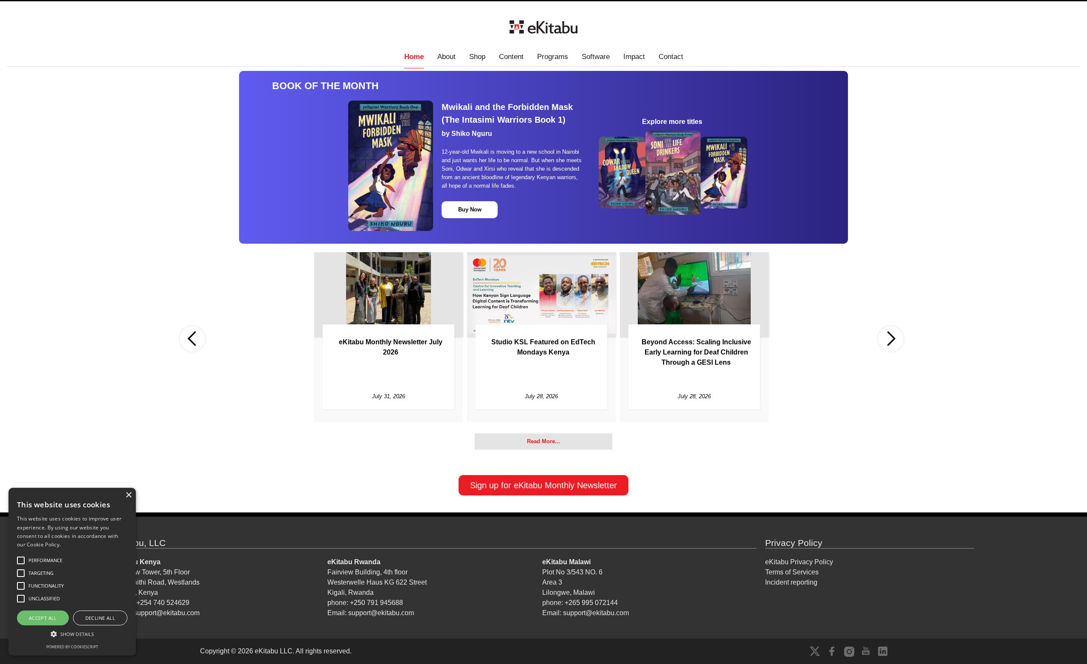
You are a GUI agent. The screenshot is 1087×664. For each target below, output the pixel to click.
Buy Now (470, 209)
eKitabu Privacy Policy (799, 562)
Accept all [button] (43, 618)
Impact (634, 57)
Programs (552, 57)
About (446, 57)
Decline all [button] (100, 618)
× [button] (128, 495)
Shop (477, 57)
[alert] (72, 572)
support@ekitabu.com (167, 612)
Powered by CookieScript (72, 647)
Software (596, 57)
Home (414, 57)
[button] (192, 339)
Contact (671, 57)
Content (511, 57)
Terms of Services (792, 572)
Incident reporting (791, 582)
